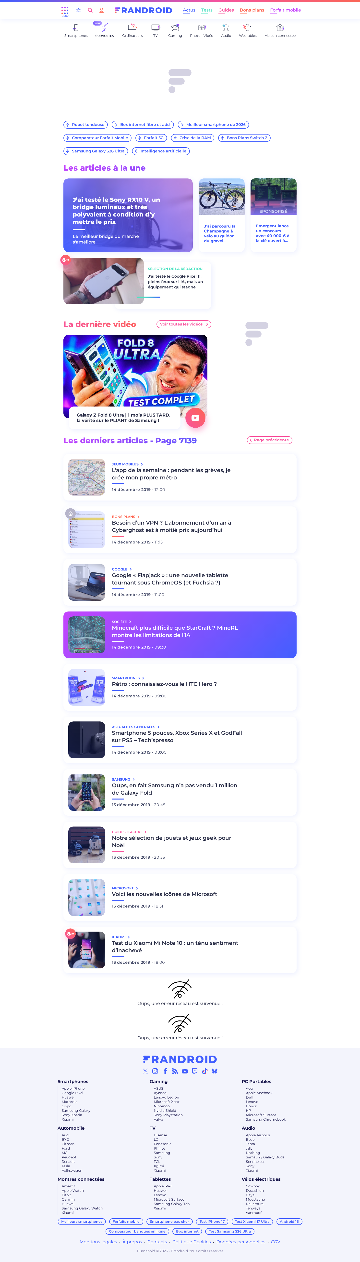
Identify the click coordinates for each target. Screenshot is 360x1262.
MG (65, 1153)
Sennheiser (255, 1161)
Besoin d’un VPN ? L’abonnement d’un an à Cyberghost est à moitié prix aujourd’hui (171, 526)
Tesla (66, 1166)
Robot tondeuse (88, 124)
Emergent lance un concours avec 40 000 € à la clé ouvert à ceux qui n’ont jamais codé (272, 233)
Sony (158, 1157)
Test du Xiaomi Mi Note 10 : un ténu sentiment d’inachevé (175, 947)
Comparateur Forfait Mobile (100, 138)
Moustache (255, 1199)
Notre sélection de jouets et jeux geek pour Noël (171, 842)
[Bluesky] (214, 1071)
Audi (66, 1135)
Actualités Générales (134, 727)
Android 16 (289, 1221)
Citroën (68, 1144)
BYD (65, 1139)
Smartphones (73, 1081)
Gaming (159, 1081)
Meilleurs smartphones (81, 1221)
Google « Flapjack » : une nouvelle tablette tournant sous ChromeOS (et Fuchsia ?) (170, 579)
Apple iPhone (73, 1088)
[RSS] (175, 1071)
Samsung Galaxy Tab (172, 1204)
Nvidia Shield (165, 1110)
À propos (132, 1242)
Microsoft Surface (261, 1115)
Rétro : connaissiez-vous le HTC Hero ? (164, 684)
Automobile (71, 1128)
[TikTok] (205, 1071)
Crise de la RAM (195, 138)
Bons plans (252, 10)
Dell (249, 1097)
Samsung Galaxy (76, 1110)
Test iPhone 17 (212, 1221)
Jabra (250, 1144)
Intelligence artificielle (163, 151)
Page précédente (271, 440)
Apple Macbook (259, 1093)
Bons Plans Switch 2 (247, 138)
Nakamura (255, 1204)
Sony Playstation (168, 1115)
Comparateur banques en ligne (137, 1231)
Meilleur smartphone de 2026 (216, 124)
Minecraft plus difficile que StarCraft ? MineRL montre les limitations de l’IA (175, 631)
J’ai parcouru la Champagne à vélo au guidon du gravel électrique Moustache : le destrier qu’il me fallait (221, 234)
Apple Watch (73, 1190)
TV (153, 1128)
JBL (249, 1148)
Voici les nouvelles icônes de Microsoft (164, 894)
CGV (275, 1242)
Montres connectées (81, 1179)
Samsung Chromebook (266, 1119)
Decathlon (255, 1190)
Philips (159, 1148)
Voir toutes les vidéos (181, 324)
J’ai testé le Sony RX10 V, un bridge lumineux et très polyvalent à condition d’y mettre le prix (116, 210)
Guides (226, 10)
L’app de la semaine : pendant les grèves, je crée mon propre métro (171, 474)
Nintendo (162, 1106)
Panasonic (162, 1144)
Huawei (68, 1097)
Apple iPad (163, 1186)
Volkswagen (72, 1170)
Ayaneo (160, 1093)
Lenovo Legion (166, 1097)
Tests (207, 10)
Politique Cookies (191, 1242)
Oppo (66, 1106)
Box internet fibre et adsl (145, 124)
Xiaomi (68, 1119)
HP (248, 1110)
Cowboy (253, 1186)
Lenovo (252, 1101)
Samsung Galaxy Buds (265, 1157)
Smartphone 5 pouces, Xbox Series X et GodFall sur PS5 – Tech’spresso (177, 737)
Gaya (250, 1195)
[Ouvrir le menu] (64, 10)
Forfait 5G (154, 138)
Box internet (187, 1231)
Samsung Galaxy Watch (82, 1208)
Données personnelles (240, 1242)
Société (120, 622)
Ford (66, 1148)
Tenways (253, 1208)
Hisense (160, 1135)
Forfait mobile (285, 10)
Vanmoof (254, 1212)
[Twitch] (195, 1071)
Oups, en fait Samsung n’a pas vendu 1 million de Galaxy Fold (174, 789)
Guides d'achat (127, 832)
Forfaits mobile (126, 1221)
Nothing (253, 1153)
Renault (68, 1161)
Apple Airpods (258, 1135)
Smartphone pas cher (169, 1221)
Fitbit (66, 1195)
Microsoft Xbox (167, 1101)
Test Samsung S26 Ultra (230, 1231)
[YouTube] (185, 1071)
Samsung (162, 1153)
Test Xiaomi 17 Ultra (252, 1221)
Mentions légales (98, 1242)
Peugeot (69, 1157)
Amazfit (68, 1186)
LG (156, 1139)
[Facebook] (165, 1071)
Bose (250, 1139)
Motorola (69, 1101)
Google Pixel (72, 1093)
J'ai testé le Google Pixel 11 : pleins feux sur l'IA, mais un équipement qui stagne (175, 281)
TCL (157, 1161)
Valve (158, 1119)
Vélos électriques (261, 1179)
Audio (248, 1128)
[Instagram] (155, 1071)
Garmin (68, 1199)
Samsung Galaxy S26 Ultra (98, 151)
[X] (145, 1071)
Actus (189, 10)
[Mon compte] (101, 10)
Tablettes (160, 1179)
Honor (251, 1106)
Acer (250, 1088)
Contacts (157, 1242)
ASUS (158, 1088)
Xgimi (159, 1166)
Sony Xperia (72, 1115)
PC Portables (256, 1081)
